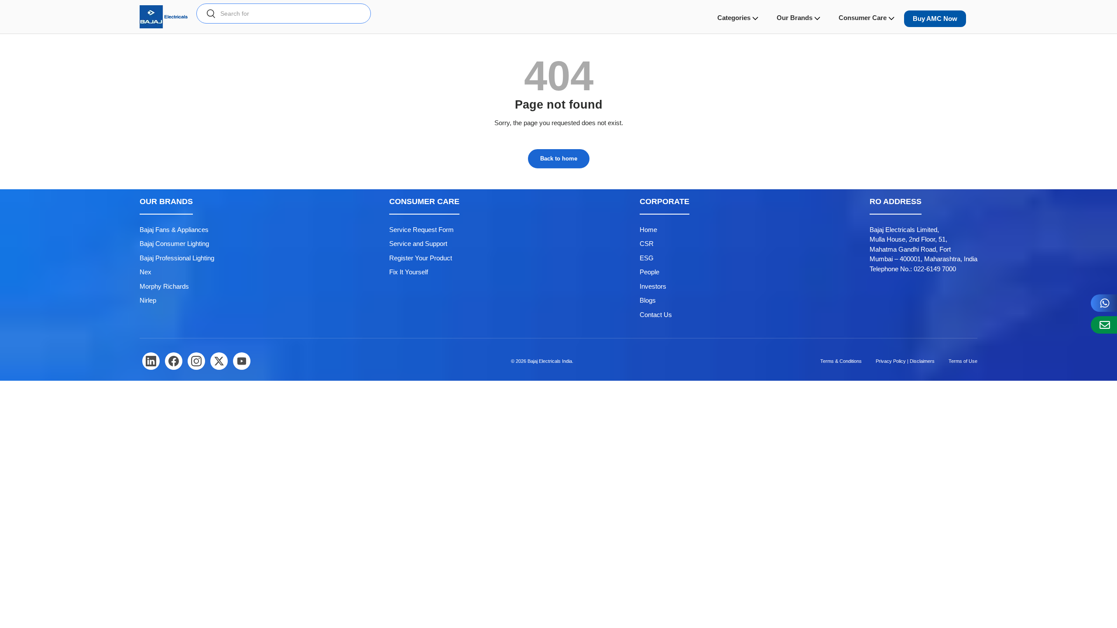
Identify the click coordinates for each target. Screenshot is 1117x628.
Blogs (648, 300)
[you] (241, 361)
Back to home (558, 158)
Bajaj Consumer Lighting (174, 243)
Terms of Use (963, 361)
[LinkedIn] (151, 361)
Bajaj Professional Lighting (177, 258)
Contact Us (656, 314)
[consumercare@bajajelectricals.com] (1104, 325)
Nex (145, 272)
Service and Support (418, 243)
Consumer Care (863, 17)
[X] (219, 361)
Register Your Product (420, 258)
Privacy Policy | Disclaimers (905, 361)
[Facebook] (173, 361)
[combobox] (283, 13)
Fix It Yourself (408, 272)
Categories (733, 17)
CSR (647, 243)
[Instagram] (196, 361)
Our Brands (794, 17)
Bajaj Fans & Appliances (174, 229)
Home (648, 229)
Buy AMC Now (935, 18)
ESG (647, 258)
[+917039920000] (1104, 303)
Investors (653, 286)
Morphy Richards (164, 286)
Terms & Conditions (841, 361)
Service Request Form (421, 229)
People (649, 272)
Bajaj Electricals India (550, 361)
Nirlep (148, 300)
